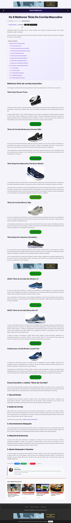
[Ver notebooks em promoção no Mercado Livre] (35, 4)
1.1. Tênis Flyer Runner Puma (16, 45)
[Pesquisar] (68, 10)
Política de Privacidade (34, 506)
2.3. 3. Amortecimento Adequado (17, 72)
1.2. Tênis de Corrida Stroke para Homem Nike (19, 48)
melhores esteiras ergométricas (30, 419)
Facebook (17, 463)
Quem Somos (43, 506)
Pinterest (33, 463)
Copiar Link (40, 463)
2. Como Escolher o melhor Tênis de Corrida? (18, 65)
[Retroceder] (8, 27)
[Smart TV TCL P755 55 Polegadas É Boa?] (42, 488)
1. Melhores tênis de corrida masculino (17, 43)
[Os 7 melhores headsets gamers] (28, 487)
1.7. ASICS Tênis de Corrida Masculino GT (18, 60)
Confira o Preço (35, 124)
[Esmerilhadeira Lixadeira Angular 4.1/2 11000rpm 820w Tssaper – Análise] (14, 488)
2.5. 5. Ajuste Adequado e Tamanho (17, 77)
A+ (25, 24)
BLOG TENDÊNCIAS (36, 10)
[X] (28, 464)
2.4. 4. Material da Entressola (16, 75)
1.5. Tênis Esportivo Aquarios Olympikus (18, 55)
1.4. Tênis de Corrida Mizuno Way (17, 53)
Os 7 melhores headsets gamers (28, 494)
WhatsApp (24, 463)
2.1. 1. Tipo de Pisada (14, 68)
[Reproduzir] (10, 27)
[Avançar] (12, 27)
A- (28, 24)
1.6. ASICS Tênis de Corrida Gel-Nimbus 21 (19, 58)
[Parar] (22, 27)
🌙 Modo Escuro (33, 24)
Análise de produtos (26, 20)
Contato (26, 506)
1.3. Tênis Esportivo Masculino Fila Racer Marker (20, 50)
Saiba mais (45, 521)
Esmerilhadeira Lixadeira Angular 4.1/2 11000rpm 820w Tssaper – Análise (13, 495)
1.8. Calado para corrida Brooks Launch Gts (19, 63)
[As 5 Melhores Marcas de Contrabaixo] (57, 488)
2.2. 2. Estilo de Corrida (15, 70)
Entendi (50, 521)
